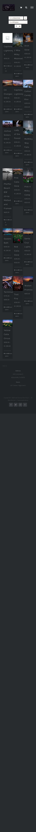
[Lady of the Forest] (18, 123)
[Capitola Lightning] (18, 83)
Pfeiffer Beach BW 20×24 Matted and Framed (7, 196)
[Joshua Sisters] (7, 124)
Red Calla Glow (16, 251)
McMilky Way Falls (28, 143)
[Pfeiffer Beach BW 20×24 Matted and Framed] (7, 174)
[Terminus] (7, 282)
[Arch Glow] (28, 37)
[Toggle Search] (26, 7)
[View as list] (19, 26)
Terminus (8, 292)
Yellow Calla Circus (7, 334)
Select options (16, 75)
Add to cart (6, 68)
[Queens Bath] (7, 231)
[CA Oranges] (7, 83)
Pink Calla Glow (16, 182)
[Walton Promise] (28, 279)
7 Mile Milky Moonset (18, 54)
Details (10, 66)
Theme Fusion (25, 397)
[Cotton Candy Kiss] (28, 84)
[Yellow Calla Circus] (7, 323)
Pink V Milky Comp (27, 191)
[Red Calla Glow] (18, 235)
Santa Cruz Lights (27, 242)
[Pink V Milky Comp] (28, 175)
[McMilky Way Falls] (28, 128)
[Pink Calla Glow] (18, 171)
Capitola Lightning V (8, 50)
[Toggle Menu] (32, 7)
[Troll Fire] (18, 283)
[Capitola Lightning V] (7, 38)
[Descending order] (25, 18)
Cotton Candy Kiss (27, 95)
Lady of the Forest (17, 134)
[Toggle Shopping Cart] (21, 7)
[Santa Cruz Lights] (28, 231)
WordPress (25, 400)
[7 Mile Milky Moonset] (18, 40)
